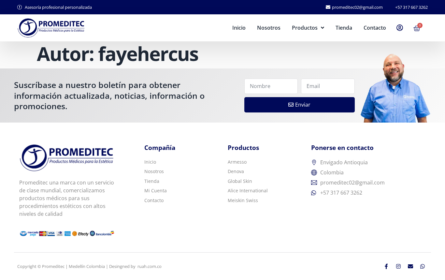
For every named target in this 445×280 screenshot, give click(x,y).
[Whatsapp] (422, 266)
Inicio (239, 27)
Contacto (375, 27)
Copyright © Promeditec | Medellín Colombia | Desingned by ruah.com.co (89, 266)
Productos (305, 27)
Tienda (344, 27)
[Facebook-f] (386, 266)
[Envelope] (410, 266)
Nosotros (268, 27)
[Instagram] (398, 266)
